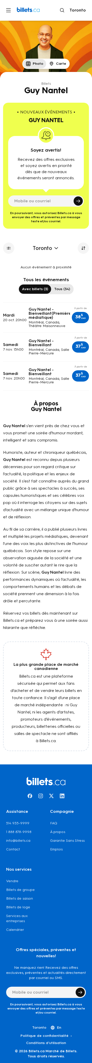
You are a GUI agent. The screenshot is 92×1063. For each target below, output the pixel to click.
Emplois (56, 849)
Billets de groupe (20, 890)
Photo (38, 63)
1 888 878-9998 (18, 832)
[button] (80, 317)
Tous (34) (62, 289)
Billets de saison (19, 898)
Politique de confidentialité (44, 1036)
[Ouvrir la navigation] (8, 10)
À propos (57, 832)
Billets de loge (18, 907)
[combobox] (76, 10)
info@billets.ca (18, 840)
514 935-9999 (17, 823)
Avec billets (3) (35, 289)
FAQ (53, 823)
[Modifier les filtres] (8, 248)
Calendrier (15, 930)
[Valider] (78, 201)
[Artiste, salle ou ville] (62, 10)
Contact (13, 849)
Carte (61, 63)
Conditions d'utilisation (46, 1043)
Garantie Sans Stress (67, 840)
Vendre (12, 881)
